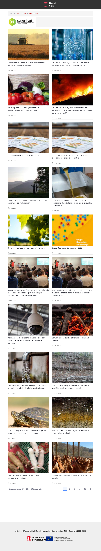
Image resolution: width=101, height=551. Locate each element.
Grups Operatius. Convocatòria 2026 (67, 248)
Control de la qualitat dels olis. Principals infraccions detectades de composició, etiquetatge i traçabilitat (72, 203)
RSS (65, 531)
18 (85, 489)
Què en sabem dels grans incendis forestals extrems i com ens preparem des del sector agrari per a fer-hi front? (72, 110)
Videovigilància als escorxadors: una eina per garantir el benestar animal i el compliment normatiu (26, 340)
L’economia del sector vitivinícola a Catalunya (26, 248)
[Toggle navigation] (3, 4)
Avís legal (19, 531)
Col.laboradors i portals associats (49, 531)
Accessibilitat (29, 531)
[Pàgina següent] (90, 489)
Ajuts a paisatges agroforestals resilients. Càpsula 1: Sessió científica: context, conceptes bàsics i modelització (72, 293)
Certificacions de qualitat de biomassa (23, 155)
